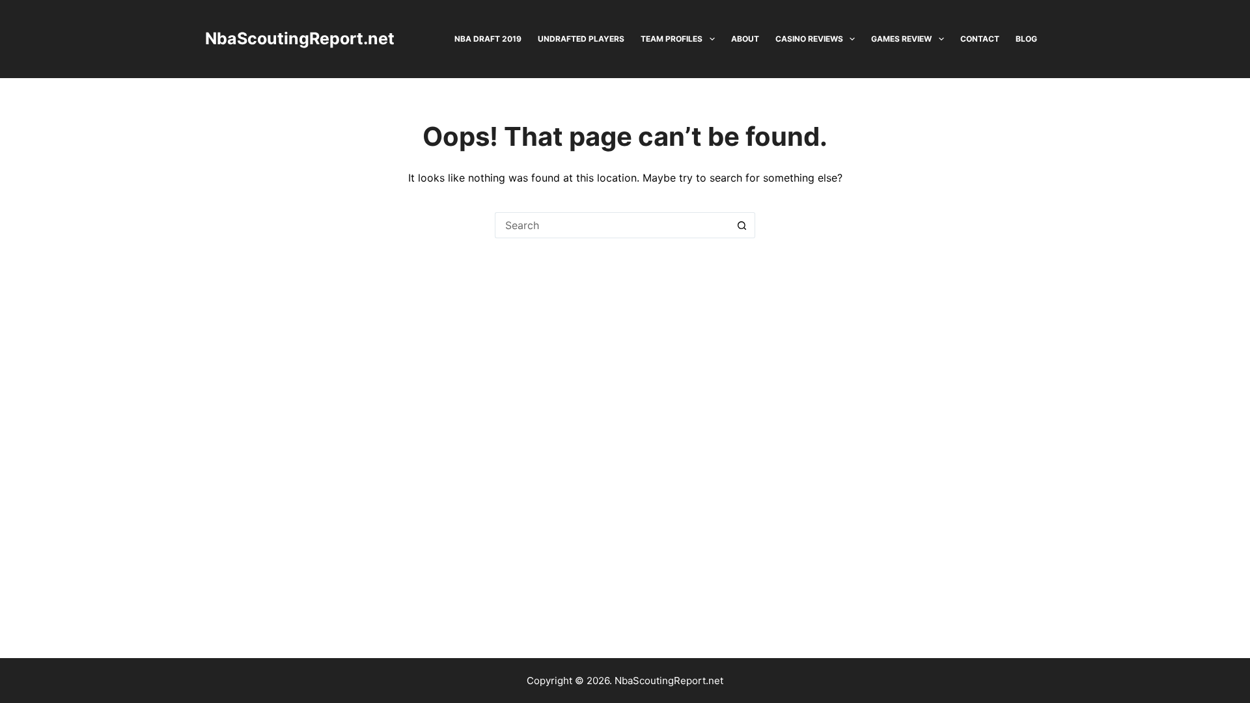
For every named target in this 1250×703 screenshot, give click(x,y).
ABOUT (745, 39)
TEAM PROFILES (671, 39)
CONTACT (979, 39)
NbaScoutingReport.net (300, 38)
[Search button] (742, 225)
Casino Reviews (809, 39)
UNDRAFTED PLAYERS (581, 39)
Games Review (901, 39)
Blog (1026, 39)
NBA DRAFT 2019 (487, 39)
